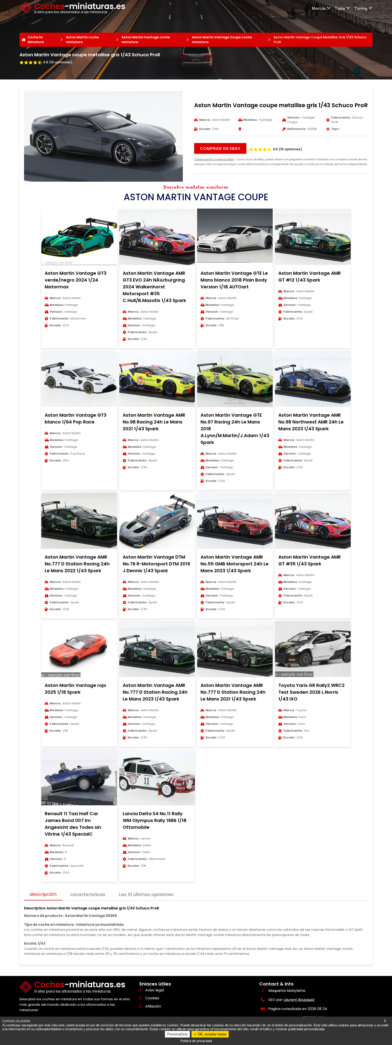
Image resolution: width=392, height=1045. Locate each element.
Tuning (360, 8)
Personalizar (177, 1034)
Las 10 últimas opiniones (146, 894)
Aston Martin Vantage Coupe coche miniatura (222, 39)
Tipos (340, 8)
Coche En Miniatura (36, 39)
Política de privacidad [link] (196, 1041)
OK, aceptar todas (211, 1034)
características (87, 894)
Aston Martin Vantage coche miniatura (146, 39)
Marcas (319, 8)
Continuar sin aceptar (16, 1020)
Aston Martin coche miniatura (82, 39)
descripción (43, 894)
